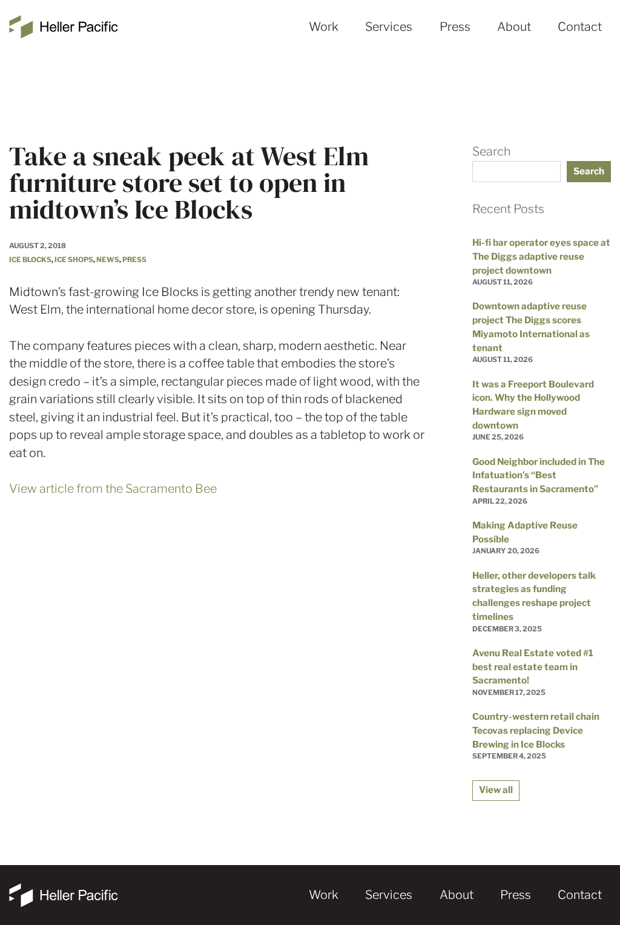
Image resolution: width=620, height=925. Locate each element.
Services (388, 26)
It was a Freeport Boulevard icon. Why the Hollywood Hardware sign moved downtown (533, 404)
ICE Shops (73, 259)
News (107, 259)
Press (455, 26)
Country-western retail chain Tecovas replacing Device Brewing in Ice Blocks (535, 730)
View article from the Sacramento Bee (113, 488)
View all (496, 789)
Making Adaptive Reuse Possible (525, 532)
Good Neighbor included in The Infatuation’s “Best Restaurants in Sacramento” (538, 475)
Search (491, 151)
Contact (580, 26)
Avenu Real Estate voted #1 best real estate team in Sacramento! (532, 666)
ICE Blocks (30, 259)
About (514, 26)
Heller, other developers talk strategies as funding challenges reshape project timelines (534, 596)
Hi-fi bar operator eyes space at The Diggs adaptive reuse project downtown (541, 256)
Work (323, 26)
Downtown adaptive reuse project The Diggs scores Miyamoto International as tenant (531, 326)
